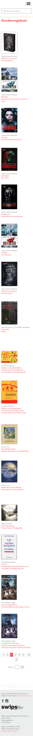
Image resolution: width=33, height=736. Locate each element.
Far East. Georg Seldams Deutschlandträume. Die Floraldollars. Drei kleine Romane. (14, 566)
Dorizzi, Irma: (5, 447)
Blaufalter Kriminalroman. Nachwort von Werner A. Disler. (15, 99)
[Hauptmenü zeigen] (28, 3)
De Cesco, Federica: (8, 366)
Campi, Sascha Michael (9, 289)
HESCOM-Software (13, 686)
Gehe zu (11, 667)
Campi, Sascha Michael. (9, 250)
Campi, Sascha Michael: (9, 56)
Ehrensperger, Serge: (8, 562)
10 (29, 655)
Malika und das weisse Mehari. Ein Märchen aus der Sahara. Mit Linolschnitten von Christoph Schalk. (13, 370)
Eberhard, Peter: (6, 524)
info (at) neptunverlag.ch (9, 731)
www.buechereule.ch (24, 696)
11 (16, 659)
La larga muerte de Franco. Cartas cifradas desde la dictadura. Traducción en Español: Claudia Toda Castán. (16, 645)
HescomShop (3, 684)
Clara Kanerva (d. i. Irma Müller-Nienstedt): (15, 327)
